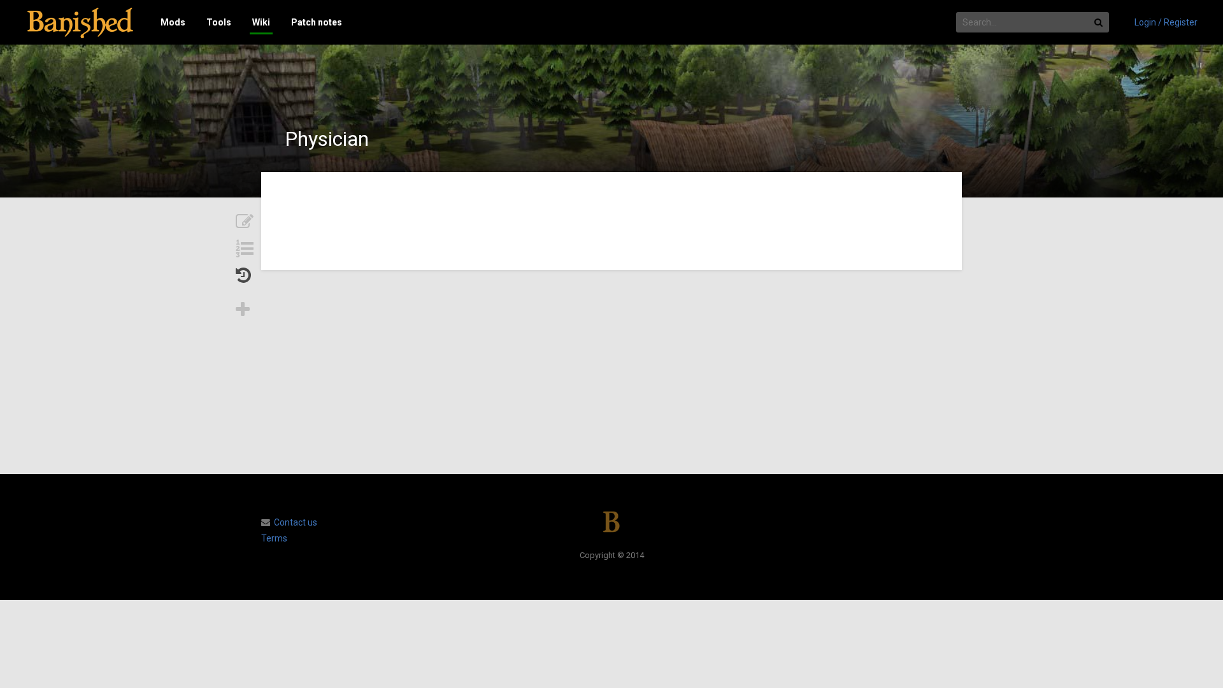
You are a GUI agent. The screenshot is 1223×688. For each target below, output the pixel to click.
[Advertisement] (611, 372)
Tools (218, 22)
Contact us (295, 522)
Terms (274, 538)
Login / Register (1166, 22)
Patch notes (316, 22)
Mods (173, 22)
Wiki (261, 22)
